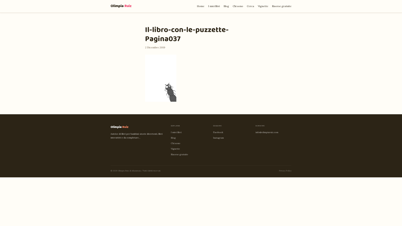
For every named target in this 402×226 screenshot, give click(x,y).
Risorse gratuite (281, 6)
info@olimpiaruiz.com (266, 132)
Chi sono (238, 6)
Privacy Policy (285, 171)
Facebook (218, 132)
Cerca (250, 6)
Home (200, 6)
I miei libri (214, 6)
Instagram (218, 137)
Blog (226, 6)
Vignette (263, 6)
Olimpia (121, 6)
